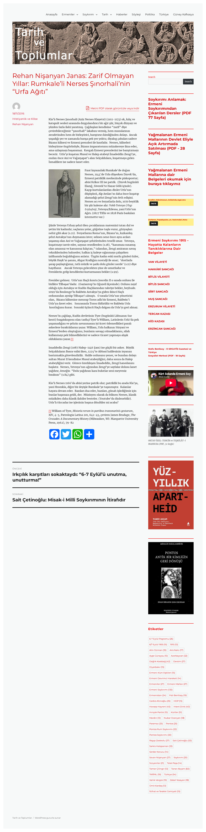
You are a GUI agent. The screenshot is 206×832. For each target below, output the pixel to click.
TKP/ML (155, 774)
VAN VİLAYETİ (157, 261)
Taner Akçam (180, 768)
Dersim (179, 661)
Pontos (171, 723)
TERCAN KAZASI (159, 313)
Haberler (121, 14)
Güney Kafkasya (183, 14)
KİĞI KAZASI (156, 321)
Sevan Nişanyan (159, 757)
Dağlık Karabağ (159, 661)
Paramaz (156, 723)
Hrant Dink (182, 706)
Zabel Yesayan (179, 780)
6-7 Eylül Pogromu (161, 638)
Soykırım (88, 14)
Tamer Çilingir (158, 768)
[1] (72, 339)
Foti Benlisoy (178, 695)
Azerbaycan (179, 655)
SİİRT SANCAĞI (158, 291)
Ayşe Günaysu (158, 655)
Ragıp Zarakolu (159, 740)
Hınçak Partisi (158, 712)
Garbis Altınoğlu (159, 701)
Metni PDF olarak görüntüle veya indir (114, 108)
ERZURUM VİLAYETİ (161, 306)
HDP (178, 701)
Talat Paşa (174, 763)
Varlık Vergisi (158, 780)
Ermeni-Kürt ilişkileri (162, 672)
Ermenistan (157, 695)
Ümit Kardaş (157, 785)
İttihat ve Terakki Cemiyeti (164, 791)
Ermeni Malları (177, 684)
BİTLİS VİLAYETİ (158, 276)
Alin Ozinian (157, 650)
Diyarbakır (156, 667)
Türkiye (164, 14)
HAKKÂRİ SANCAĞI (161, 269)
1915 (174, 644)
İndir (153, 204)
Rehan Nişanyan (22, 124)
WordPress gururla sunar (48, 818)
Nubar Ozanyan (174, 718)
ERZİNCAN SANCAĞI (162, 328)
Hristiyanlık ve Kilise (25, 118)
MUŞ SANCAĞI (157, 299)
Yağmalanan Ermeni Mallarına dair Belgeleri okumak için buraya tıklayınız (169, 177)
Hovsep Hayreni (159, 706)
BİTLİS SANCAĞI (159, 284)
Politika (150, 14)
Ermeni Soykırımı (161, 689)
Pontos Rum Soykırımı (163, 729)
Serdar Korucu (158, 751)
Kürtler (176, 712)
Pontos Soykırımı (160, 735)
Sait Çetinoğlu (182, 740)
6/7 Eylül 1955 (158, 644)
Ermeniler (68, 14)
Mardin (155, 718)
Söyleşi (136, 14)
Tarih (105, 14)
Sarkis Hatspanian (161, 746)
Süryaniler (156, 763)
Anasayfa (51, 14)
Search (151, 77)
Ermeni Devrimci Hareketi (165, 678)
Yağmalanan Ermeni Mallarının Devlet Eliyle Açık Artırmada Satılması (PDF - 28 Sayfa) (170, 144)
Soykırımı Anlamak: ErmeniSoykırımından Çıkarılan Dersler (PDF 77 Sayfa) (169, 108)
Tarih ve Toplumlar (22, 818)
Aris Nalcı (176, 650)
